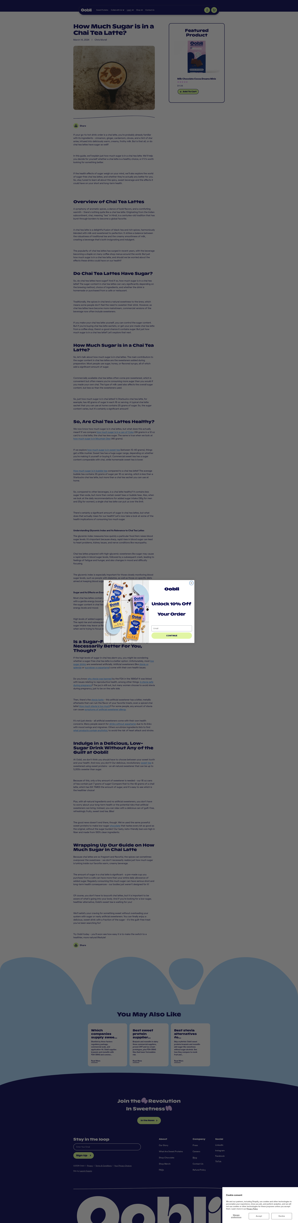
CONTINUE (171, 635)
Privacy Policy (252, 1209)
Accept (259, 1216)
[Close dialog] (191, 583)
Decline (282, 1216)
